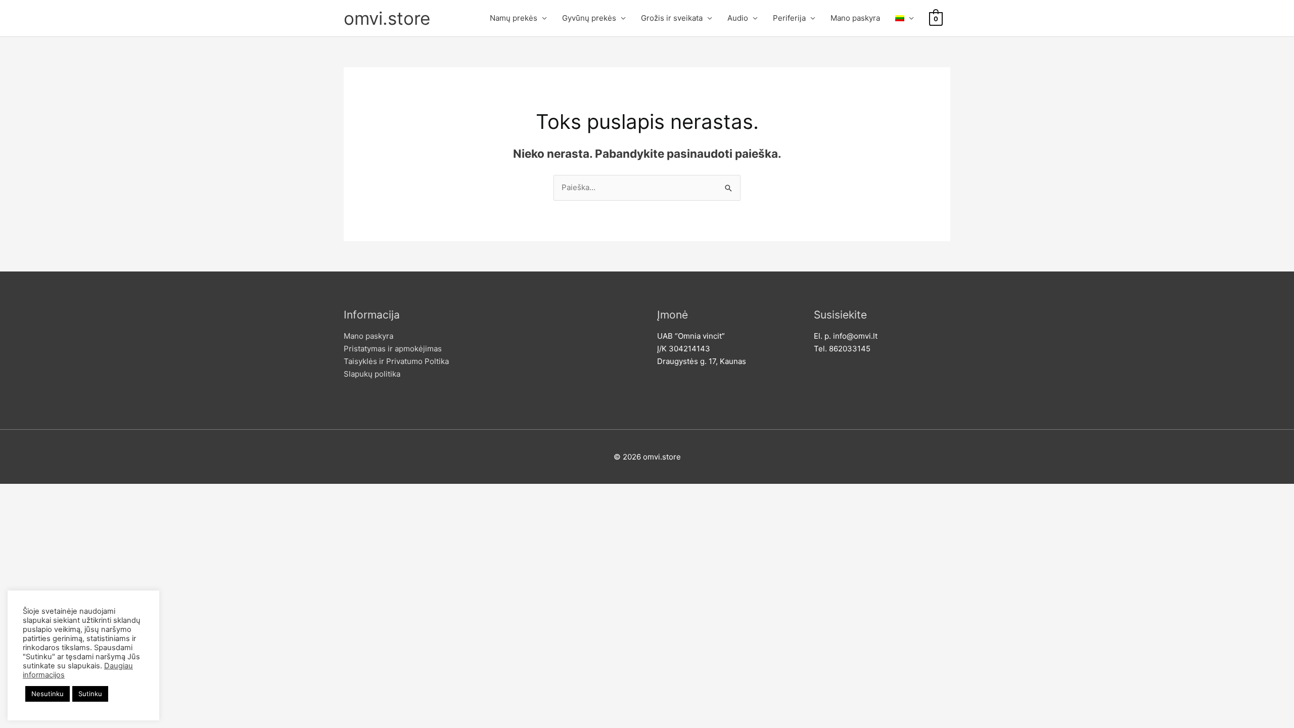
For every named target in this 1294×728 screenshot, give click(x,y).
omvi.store (387, 18)
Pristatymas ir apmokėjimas (393, 348)
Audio (737, 18)
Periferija (789, 18)
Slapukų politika (372, 374)
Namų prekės (513, 18)
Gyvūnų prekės (589, 18)
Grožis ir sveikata (672, 18)
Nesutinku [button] (47, 694)
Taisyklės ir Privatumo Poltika (396, 361)
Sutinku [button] (90, 694)
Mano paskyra (855, 18)
